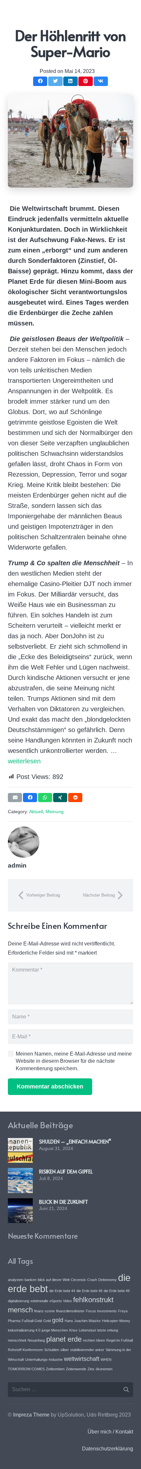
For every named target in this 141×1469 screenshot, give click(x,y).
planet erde (64, 1339)
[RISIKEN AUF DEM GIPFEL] (20, 1172)
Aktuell (36, 811)
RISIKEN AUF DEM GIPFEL (65, 1171)
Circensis (78, 1280)
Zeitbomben (55, 1369)
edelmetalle (39, 1301)
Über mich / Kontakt (110, 1431)
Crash (92, 1280)
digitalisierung (18, 1301)
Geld (47, 1321)
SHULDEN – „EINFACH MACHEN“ (75, 1141)
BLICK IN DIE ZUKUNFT (63, 1201)
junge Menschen (55, 1330)
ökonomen (104, 1369)
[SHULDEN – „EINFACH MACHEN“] (20, 1142)
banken (30, 1280)
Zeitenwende (76, 1369)
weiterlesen (24, 761)
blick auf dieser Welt (54, 1280)
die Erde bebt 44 (62, 1291)
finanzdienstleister (70, 1311)
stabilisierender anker (87, 1350)
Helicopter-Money (116, 1321)
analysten (15, 1280)
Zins (91, 1369)
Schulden (51, 1350)
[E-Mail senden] (15, 797)
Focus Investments (101, 1311)
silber (64, 1350)
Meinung (55, 811)
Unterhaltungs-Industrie (44, 1359)
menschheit (17, 1340)
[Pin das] (85, 81)
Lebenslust (87, 1330)
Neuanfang (36, 1340)
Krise (73, 1330)
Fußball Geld (32, 1321)
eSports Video (61, 1301)
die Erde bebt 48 (89, 1291)
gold (57, 1320)
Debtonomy (107, 1280)
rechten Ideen (94, 1340)
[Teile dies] (40, 81)
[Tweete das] (55, 81)
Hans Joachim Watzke (83, 1321)
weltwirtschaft (81, 1359)
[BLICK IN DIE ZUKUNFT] (20, 1202)
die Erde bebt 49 (117, 1291)
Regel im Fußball (119, 1340)
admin (17, 865)
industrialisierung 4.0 (24, 1330)
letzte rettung (107, 1330)
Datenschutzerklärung (107, 1448)
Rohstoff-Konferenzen (25, 1350)
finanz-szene (44, 1311)
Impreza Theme (31, 1415)
